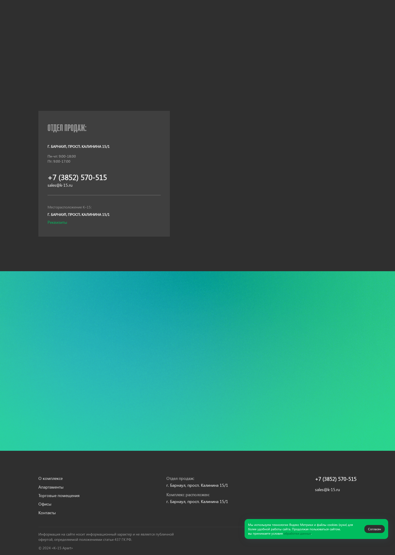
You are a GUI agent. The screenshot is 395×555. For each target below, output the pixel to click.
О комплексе (86, 12)
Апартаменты (116, 12)
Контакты (211, 12)
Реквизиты (57, 222)
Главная (44, 41)
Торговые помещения (156, 12)
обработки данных (297, 533)
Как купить (82, 22)
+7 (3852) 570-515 (294, 17)
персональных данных (82, 426)
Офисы (189, 12)
